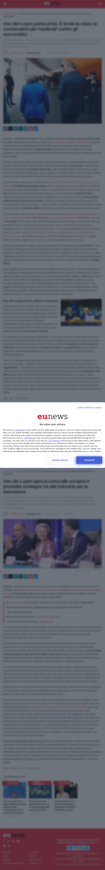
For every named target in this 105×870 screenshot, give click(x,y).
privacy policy (88, 451)
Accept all (89, 460)
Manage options (60, 460)
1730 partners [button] (20, 430)
